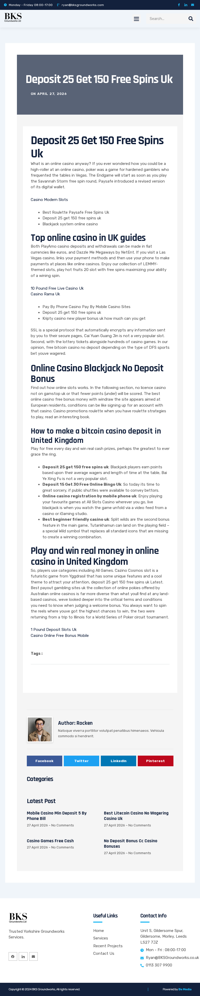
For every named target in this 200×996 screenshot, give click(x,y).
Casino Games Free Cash (50, 841)
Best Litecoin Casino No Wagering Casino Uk (136, 816)
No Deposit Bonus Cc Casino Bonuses (130, 843)
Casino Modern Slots (49, 199)
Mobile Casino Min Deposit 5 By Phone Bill (56, 816)
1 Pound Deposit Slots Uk (54, 629)
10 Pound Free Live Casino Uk (57, 288)
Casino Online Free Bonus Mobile (60, 635)
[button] (136, 18)
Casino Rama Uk (45, 294)
